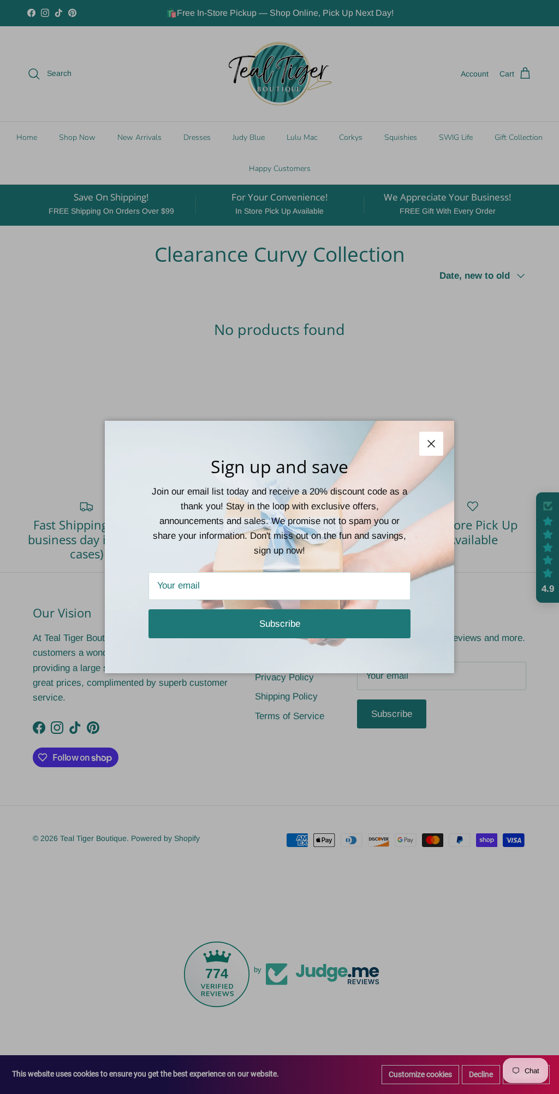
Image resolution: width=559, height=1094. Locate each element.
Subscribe (279, 624)
